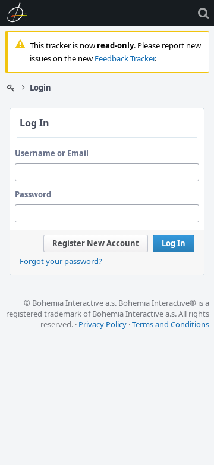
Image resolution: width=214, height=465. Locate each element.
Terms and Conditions (170, 324)
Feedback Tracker (125, 58)
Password (33, 194)
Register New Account (95, 243)
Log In (173, 243)
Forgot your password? (61, 261)
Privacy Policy (102, 324)
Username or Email (52, 153)
